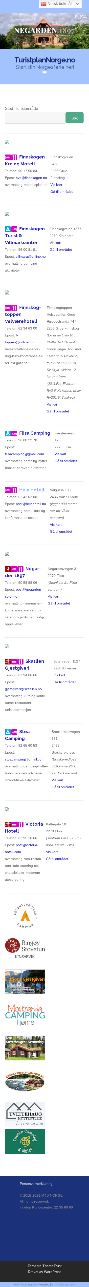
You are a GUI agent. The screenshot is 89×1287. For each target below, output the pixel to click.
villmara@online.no (31, 256)
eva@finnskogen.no (31, 178)
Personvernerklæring (36, 1184)
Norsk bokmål (59, 3)
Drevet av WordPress (44, 1272)
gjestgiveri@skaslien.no (23, 689)
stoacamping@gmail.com (24, 759)
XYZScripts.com (65, 1284)
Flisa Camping (34, 433)
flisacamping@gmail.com (24, 454)
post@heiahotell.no (31, 504)
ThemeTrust (52, 1266)
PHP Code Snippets (26, 1284)
